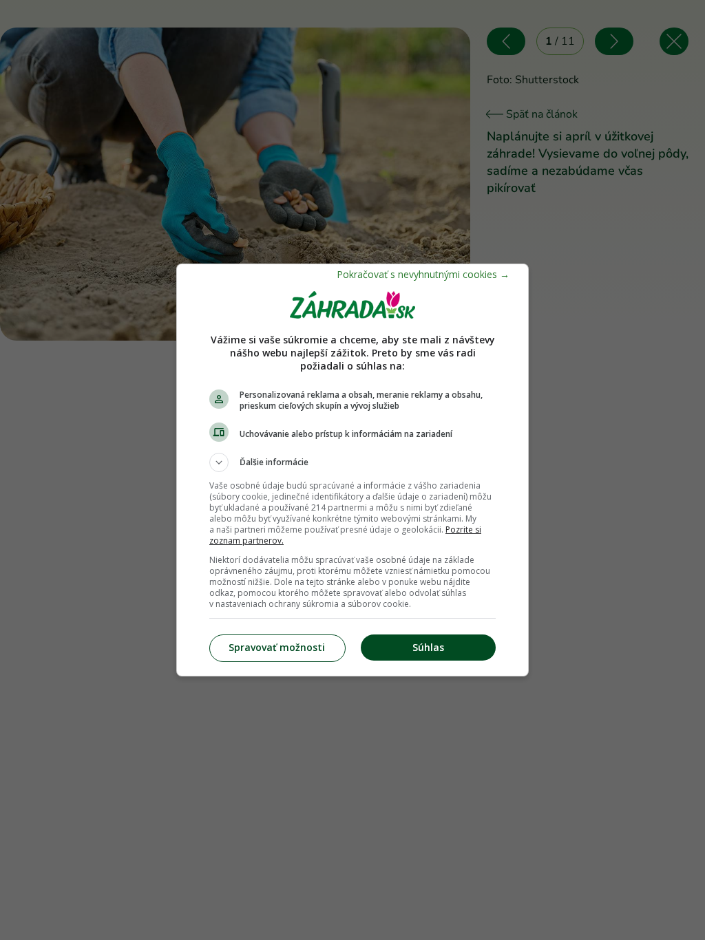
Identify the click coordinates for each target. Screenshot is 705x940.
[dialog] (352, 470)
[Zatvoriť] (423, 274)
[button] (352, 462)
